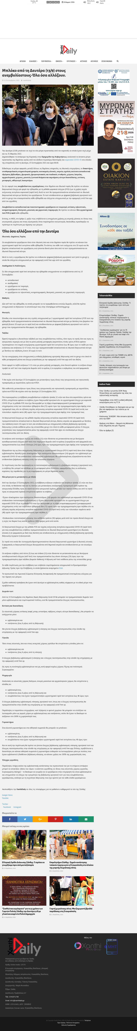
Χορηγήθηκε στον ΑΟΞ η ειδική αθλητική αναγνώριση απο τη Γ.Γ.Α (115, 401)
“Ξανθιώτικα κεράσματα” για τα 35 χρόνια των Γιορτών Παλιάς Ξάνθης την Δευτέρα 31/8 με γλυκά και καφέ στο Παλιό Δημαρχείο (22, 911)
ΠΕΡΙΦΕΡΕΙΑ (46, 61)
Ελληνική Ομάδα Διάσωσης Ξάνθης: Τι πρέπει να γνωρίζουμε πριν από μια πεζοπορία (115, 305)
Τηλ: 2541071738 (12, 997)
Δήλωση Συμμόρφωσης (68, 1025)
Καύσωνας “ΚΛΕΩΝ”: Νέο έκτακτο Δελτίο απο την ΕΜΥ (116, 417)
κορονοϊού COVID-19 (73, 160)
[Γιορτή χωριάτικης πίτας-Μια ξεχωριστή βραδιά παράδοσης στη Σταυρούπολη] (72, 891)
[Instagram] (53, 2)
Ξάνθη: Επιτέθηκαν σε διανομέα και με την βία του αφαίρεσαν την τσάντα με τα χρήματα (116, 409)
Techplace (87, 1020)
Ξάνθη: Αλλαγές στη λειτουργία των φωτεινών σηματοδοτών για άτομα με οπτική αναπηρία (114, 367)
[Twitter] (50, 2)
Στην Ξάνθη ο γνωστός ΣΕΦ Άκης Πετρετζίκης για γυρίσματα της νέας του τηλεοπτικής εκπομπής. (115, 393)
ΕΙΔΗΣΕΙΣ (32, 61)
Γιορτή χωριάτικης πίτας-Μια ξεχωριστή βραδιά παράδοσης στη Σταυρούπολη (115, 345)
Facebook (7, 807)
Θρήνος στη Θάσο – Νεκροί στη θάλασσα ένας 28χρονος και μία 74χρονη (116, 424)
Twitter (5, 804)
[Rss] (58, 2)
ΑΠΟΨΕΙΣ (94, 61)
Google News (7, 795)
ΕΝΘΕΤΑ (59, 61)
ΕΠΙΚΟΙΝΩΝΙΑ (107, 61)
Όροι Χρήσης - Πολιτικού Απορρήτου (68, 1023)
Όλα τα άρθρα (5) (106, 430)
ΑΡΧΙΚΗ (23, 61)
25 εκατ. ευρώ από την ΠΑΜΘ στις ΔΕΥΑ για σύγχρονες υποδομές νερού (115, 356)
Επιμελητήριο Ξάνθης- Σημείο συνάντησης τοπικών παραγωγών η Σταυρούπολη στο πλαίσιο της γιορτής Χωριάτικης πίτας (71, 865)
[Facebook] (48, 2)
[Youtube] (56, 2)
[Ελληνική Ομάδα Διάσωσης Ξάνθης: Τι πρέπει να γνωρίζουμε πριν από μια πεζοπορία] (24, 845)
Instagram (17, 807)
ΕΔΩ (61, 568)
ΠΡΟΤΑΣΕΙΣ (71, 61)
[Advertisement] (68, 23)
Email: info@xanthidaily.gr (14, 1000)
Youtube (5, 798)
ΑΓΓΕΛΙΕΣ (83, 61)
